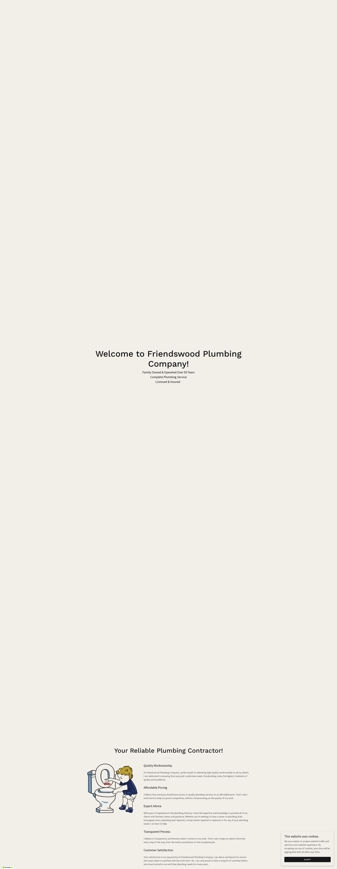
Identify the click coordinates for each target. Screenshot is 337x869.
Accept (307, 859)
